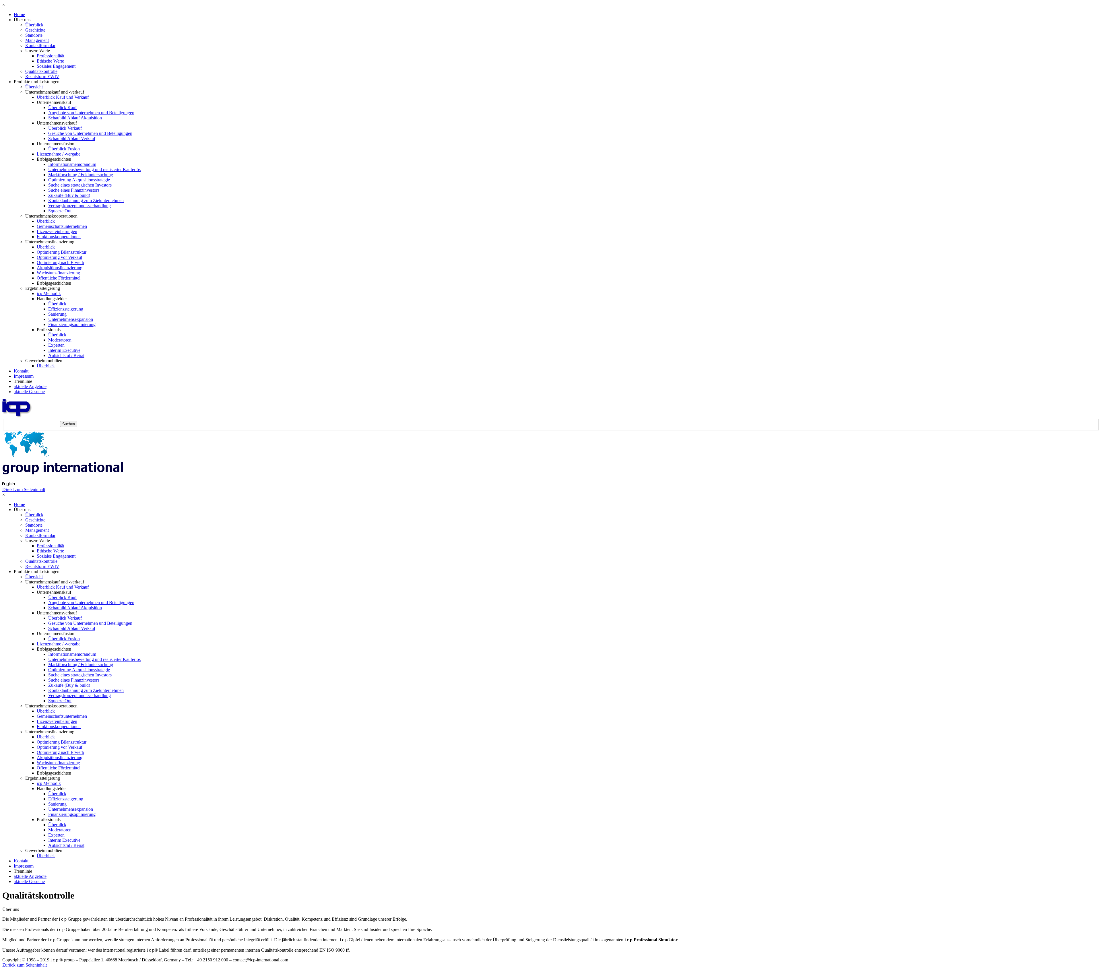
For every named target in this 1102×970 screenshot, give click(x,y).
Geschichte (35, 30)
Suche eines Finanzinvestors (73, 190)
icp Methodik (49, 293)
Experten (56, 345)
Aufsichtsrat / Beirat (66, 355)
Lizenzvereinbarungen (57, 231)
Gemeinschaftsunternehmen (62, 226)
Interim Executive (64, 350)
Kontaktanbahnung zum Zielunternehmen (86, 200)
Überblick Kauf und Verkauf (63, 97)
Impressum (24, 376)
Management (37, 40)
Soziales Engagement (56, 66)
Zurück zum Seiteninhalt (24, 965)
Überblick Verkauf (65, 128)
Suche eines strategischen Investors (80, 185)
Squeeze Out (59, 210)
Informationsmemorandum (72, 164)
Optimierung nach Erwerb (60, 262)
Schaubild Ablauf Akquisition (75, 117)
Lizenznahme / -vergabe (58, 154)
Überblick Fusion (64, 148)
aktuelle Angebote (30, 386)
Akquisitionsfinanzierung (59, 267)
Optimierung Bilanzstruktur (61, 252)
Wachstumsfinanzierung (58, 272)
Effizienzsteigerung (65, 308)
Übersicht (34, 86)
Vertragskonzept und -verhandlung (79, 205)
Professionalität (50, 55)
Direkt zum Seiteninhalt (23, 489)
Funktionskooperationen (59, 236)
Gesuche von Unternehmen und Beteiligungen (90, 133)
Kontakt (21, 370)
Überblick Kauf (62, 107)
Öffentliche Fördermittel (58, 278)
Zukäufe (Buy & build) (69, 195)
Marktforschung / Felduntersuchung (80, 174)
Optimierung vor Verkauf (59, 257)
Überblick (34, 24)
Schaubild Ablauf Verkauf (71, 138)
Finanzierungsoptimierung (72, 324)
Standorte (33, 35)
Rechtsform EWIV (42, 76)
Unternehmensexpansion (70, 319)
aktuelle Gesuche (29, 391)
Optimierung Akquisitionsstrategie (79, 179)
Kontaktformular (40, 45)
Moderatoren (59, 339)
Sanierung (57, 314)
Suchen (68, 424)
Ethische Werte (50, 61)
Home (19, 14)
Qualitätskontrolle (41, 71)
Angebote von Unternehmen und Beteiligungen (91, 112)
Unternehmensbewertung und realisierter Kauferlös (94, 169)
